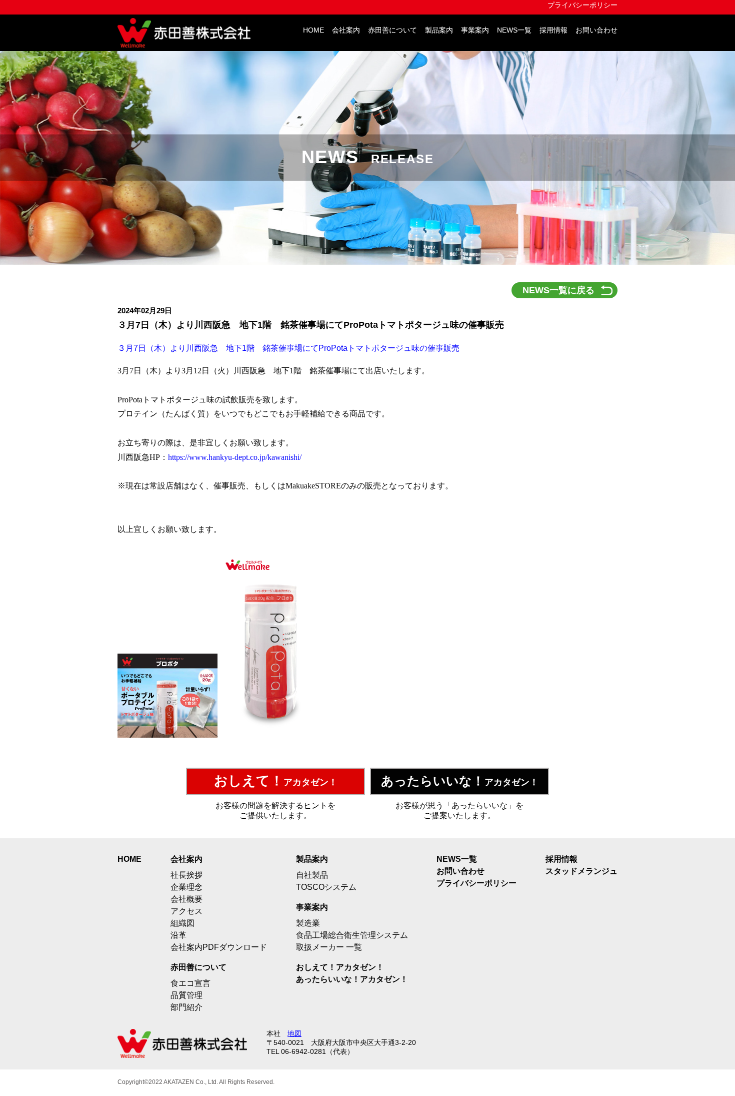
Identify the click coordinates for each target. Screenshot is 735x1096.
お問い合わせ (597, 30)
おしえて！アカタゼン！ (340, 967)
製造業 (308, 923)
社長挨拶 (186, 875)
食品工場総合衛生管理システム (352, 935)
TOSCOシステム (326, 887)
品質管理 (186, 995)
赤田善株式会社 (188, 33)
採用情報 (554, 30)
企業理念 (186, 887)
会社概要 (186, 899)
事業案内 (475, 30)
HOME (313, 30)
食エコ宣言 (190, 983)
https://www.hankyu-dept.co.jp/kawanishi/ (235, 457)
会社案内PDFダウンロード (218, 947)
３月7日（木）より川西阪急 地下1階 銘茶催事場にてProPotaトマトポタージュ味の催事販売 (289, 348)
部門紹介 (186, 1007)
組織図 (182, 923)
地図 (295, 1033)
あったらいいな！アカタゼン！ (352, 979)
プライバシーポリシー (583, 5)
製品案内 (439, 30)
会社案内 (346, 30)
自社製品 (312, 875)
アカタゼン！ (276, 780)
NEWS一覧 (514, 30)
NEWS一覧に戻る (558, 290)
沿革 (178, 935)
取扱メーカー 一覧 (329, 947)
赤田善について (392, 30)
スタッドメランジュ (582, 871)
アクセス (186, 911)
